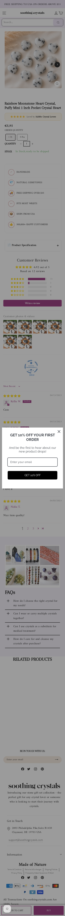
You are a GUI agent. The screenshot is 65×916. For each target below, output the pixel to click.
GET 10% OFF (32, 475)
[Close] (59, 432)
